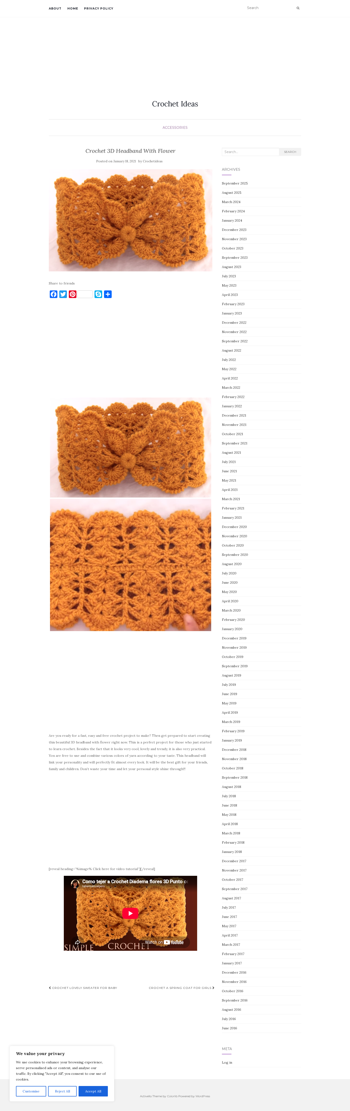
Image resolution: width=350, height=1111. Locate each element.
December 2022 (234, 322)
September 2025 (235, 183)
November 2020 (234, 536)
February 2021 (233, 508)
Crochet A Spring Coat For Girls (180, 988)
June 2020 (230, 582)
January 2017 (232, 963)
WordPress (202, 1096)
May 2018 (229, 814)
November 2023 (234, 239)
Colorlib (172, 1096)
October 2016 (232, 991)
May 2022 (229, 369)
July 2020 (229, 573)
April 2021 (230, 490)
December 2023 (234, 230)
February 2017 (233, 954)
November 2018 (234, 759)
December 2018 (234, 749)
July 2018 (229, 796)
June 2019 (229, 694)
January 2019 (232, 740)
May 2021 (229, 480)
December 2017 (234, 861)
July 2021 (229, 462)
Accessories (175, 127)
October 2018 (232, 768)
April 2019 (230, 712)
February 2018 (233, 842)
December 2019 (234, 638)
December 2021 (234, 415)
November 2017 (234, 870)
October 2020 (233, 545)
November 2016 (234, 982)
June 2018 (229, 805)
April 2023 (230, 295)
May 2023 (229, 285)
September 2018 (235, 777)
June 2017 (229, 917)
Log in (227, 1062)
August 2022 (231, 350)
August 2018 (231, 787)
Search (290, 152)
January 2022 (232, 406)
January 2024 (232, 220)
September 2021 (234, 443)
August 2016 (231, 1009)
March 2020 (231, 610)
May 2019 (229, 703)
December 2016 (234, 972)
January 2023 (232, 313)
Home (72, 8)
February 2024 (233, 211)
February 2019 (233, 731)
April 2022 (230, 378)
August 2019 (231, 675)
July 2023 (229, 276)
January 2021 (232, 517)
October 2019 (232, 657)
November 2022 (234, 332)
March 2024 (231, 202)
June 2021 (229, 471)
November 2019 (234, 647)
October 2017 (232, 879)
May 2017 (229, 926)
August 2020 (232, 564)
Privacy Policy (98, 8)
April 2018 (230, 824)
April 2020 (230, 601)
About (55, 8)
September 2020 (235, 555)
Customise (31, 1091)
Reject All (62, 1091)
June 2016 (229, 1028)
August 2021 (231, 452)
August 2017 (231, 898)
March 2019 (231, 722)
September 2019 (235, 666)
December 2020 (234, 527)
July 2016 (229, 1019)
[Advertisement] (175, 52)
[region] (62, 1073)
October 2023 (232, 248)
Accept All (93, 1091)
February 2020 (233, 620)
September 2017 (234, 889)
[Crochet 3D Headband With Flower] (130, 220)
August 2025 (231, 192)
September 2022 (235, 341)
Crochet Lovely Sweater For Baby (84, 988)
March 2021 (231, 499)
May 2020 (229, 592)
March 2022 (231, 387)
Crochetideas (153, 161)
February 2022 (233, 397)
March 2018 (231, 833)
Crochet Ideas (175, 103)
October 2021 (232, 434)
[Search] (298, 8)
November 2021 (234, 425)
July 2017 (229, 907)
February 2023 (233, 304)
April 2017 (230, 935)
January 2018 (232, 852)
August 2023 (231, 267)
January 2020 (232, 629)
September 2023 (235, 257)
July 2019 (229, 685)
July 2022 (229, 360)
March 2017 (231, 944)
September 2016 (235, 1000)
